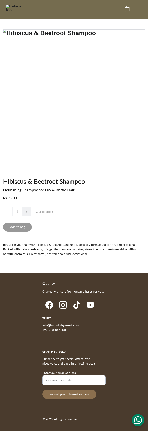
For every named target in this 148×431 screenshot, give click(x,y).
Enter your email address (59, 372)
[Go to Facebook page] (49, 305)
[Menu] (139, 9)
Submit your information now (69, 394)
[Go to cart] (127, 9)
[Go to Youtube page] (90, 305)
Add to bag (17, 227)
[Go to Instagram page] (63, 305)
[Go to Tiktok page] (77, 305)
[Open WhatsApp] (138, 420)
